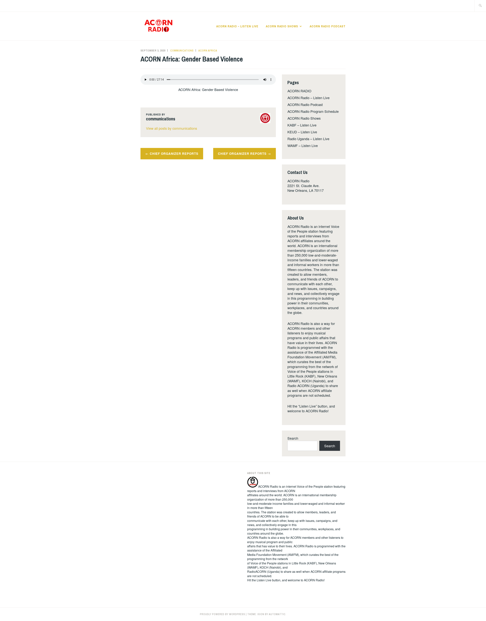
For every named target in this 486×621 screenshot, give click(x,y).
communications (182, 50)
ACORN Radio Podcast (328, 26)
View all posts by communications (171, 128)
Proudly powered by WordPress (222, 614)
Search (292, 438)
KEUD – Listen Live (302, 131)
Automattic (277, 614)
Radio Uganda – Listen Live (308, 138)
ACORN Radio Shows (282, 26)
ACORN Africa (207, 50)
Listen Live (264, 580)
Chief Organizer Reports (174, 153)
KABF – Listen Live (301, 124)
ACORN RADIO (299, 90)
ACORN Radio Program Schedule (313, 111)
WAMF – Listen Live (302, 145)
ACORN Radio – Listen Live (237, 26)
